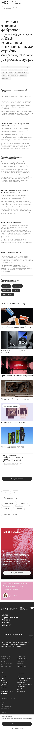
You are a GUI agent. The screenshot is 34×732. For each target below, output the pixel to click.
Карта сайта (21, 686)
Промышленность (7, 8)
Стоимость (4, 682)
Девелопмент (5, 708)
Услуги (3, 680)
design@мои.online (22, 666)
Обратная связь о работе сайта (22, 691)
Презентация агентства (24, 684)
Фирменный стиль (9, 617)
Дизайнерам (21, 682)
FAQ (2, 690)
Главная (3, 676)
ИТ (2, 704)
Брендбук (5, 622)
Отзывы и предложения (24, 678)
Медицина (4, 710)
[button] (17, 573)
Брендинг (6, 625)
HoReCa (3, 712)
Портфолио (4, 684)
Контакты (4, 688)
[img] (17, 316)
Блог (2, 686)
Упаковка (5, 620)
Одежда (3, 714)
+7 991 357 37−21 (21, 658)
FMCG (3, 702)
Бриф (18, 677)
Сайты (4, 615)
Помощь (19, 688)
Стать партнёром (22, 680)
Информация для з (7, 691)
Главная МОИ (6, 7)
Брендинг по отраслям (20, 7)
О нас (2, 678)
